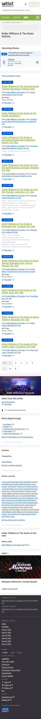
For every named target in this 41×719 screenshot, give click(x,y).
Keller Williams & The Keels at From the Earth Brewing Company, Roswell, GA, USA (20, 168)
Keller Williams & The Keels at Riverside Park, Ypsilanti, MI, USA (18, 225)
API (3, 691)
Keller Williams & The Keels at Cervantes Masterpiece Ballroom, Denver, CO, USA (19, 140)
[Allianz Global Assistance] (5, 709)
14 (10, 369)
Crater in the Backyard (11, 434)
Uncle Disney (7, 431)
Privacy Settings (7, 676)
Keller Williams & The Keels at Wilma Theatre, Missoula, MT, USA (20, 318)
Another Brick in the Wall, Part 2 (14, 429)
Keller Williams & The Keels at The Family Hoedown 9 (19, 114)
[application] (20, 567)
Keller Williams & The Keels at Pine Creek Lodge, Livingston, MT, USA (19, 345)
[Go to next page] (15, 368)
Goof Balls (7, 424)
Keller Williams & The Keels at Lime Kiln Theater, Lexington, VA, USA (20, 190)
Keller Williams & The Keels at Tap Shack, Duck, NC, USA (19, 291)
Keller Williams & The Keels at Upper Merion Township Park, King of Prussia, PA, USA (20, 263)
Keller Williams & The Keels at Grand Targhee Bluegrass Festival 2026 (20, 87)
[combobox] (20, 10)
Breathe (6, 427)
